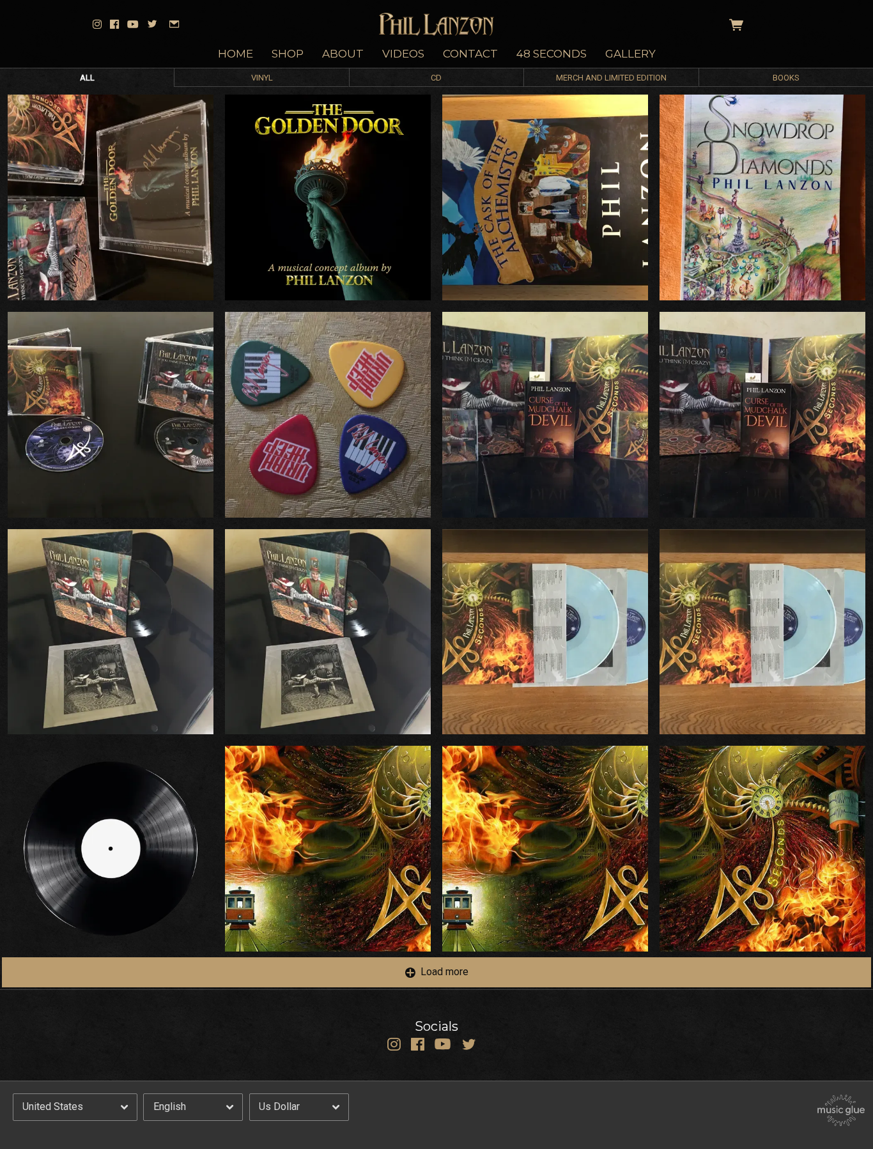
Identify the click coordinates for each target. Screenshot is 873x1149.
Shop (288, 54)
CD (436, 77)
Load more (444, 972)
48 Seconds (551, 54)
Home (235, 54)
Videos (403, 54)
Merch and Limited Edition (611, 77)
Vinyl (262, 77)
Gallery (630, 54)
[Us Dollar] (299, 1106)
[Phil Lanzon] (437, 24)
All (87, 77)
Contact (470, 54)
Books (786, 77)
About (343, 54)
